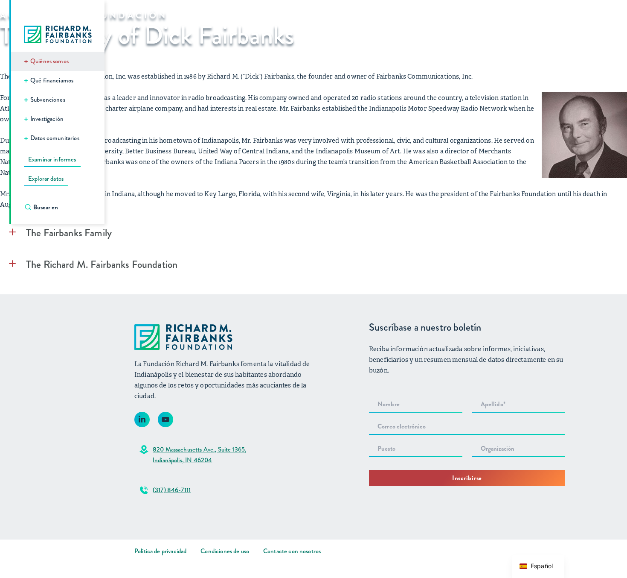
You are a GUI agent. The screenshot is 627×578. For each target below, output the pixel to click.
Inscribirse (467, 478)
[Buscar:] (62, 207)
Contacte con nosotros (292, 551)
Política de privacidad (160, 551)
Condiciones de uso (224, 551)
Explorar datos (46, 178)
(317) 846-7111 (172, 490)
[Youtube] (165, 419)
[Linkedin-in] (142, 419)
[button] (313, 233)
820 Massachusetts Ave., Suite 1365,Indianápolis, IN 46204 (200, 455)
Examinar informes (52, 159)
